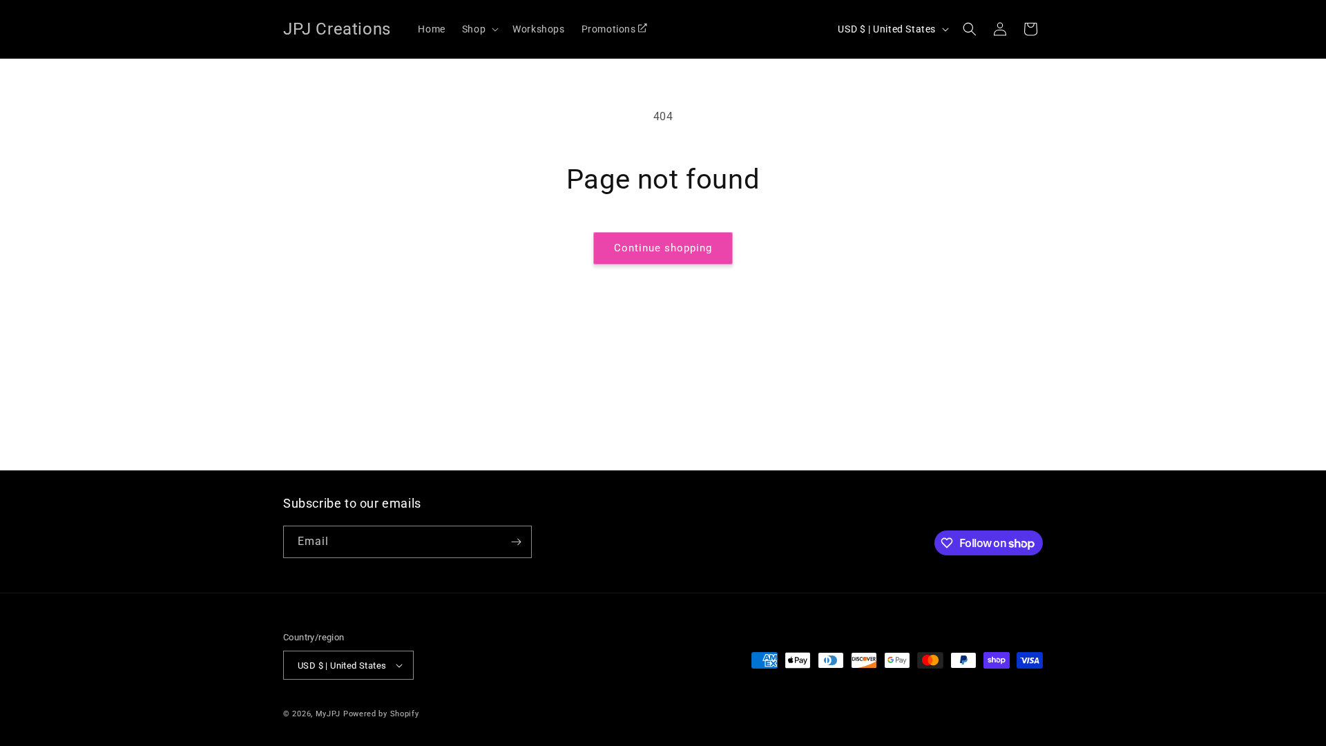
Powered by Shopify (381, 713)
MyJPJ (328, 713)
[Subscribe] (516, 542)
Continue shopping (663, 248)
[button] (479, 29)
